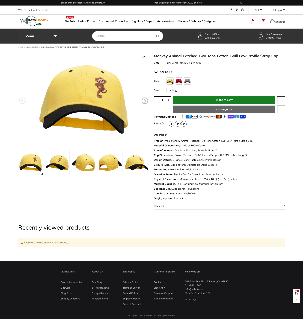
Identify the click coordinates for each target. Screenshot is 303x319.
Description (160, 134)
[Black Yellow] (170, 81)
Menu (29, 36)
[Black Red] (178, 81)
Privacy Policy (130, 282)
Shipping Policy (131, 298)
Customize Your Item (72, 282)
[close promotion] (240, 3)
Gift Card (66, 287)
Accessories (165, 21)
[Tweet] (178, 124)
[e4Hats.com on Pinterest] (190, 299)
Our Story (97, 282)
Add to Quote (223, 109)
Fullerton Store (100, 298)
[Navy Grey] (187, 81)
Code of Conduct (132, 304)
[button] (22, 101)
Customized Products (113, 21)
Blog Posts (66, 293)
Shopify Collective (70, 298)
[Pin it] (184, 124)
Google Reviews (101, 293)
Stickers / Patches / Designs (196, 21)
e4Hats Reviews (100, 287)
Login (278, 10)
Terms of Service (131, 287)
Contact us (159, 282)
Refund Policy (130, 293)
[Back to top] (296, 299)
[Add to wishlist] (281, 109)
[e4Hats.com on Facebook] (186, 299)
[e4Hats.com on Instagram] (194, 299)
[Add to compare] (281, 100)
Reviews (159, 205)
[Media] (143, 57)
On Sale (70, 21)
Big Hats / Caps (142, 21)
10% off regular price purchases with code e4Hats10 (70, 2)
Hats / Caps (86, 21)
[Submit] (157, 36)
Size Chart (159, 287)
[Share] (171, 124)
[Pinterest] (237, 10)
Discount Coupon (163, 293)
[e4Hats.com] (34, 21)
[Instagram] (242, 10)
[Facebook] (231, 10)
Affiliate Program (163, 298)
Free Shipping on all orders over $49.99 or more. (170, 2)
